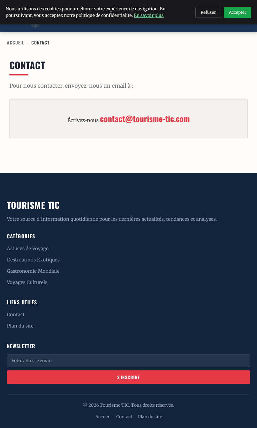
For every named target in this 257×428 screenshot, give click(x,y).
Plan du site (20, 326)
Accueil (15, 42)
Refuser (208, 12)
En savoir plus (149, 15)
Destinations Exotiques (33, 260)
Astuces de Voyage (28, 248)
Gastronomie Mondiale (33, 271)
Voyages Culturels (27, 282)
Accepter (237, 12)
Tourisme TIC (33, 205)
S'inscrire (128, 377)
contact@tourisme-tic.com (145, 118)
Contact (16, 314)
